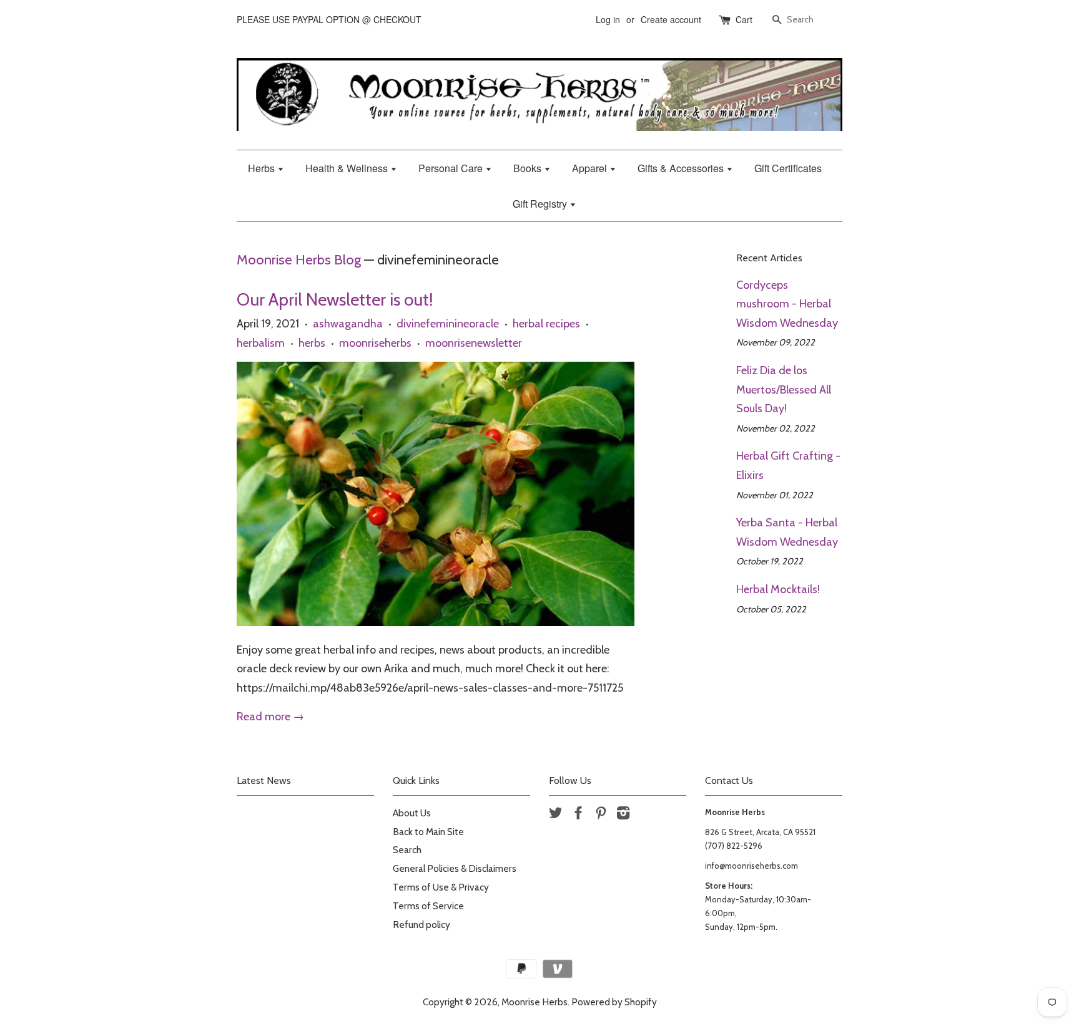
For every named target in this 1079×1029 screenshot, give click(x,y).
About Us (412, 813)
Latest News (264, 780)
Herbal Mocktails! (778, 589)
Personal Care (451, 168)
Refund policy (421, 924)
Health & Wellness (347, 168)
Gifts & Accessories (682, 168)
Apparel (590, 168)
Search (407, 850)
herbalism (261, 343)
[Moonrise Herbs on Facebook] (578, 815)
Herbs (262, 168)
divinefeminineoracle (448, 324)
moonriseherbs (375, 343)
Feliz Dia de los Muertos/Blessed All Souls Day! (783, 389)
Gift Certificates (788, 168)
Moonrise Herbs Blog (299, 259)
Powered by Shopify (614, 1002)
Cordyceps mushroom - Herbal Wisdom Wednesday (787, 304)
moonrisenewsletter (473, 343)
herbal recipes (546, 324)
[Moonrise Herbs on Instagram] (623, 815)
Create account (671, 19)
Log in (608, 19)
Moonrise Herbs (534, 1002)
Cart (744, 19)
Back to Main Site (428, 832)
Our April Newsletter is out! (335, 299)
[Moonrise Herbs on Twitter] (556, 815)
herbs (311, 343)
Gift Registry (541, 203)
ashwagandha (348, 324)
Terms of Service (428, 906)
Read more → (270, 716)
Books (528, 168)
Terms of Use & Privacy (441, 887)
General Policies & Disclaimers (454, 868)
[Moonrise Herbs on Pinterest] (601, 815)
